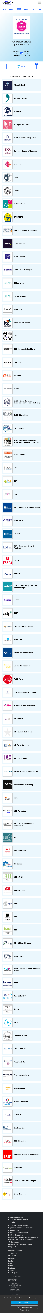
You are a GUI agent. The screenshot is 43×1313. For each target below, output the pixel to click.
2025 (11, 9)
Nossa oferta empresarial (18, 1220)
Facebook (13, 1253)
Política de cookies (15, 1235)
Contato (11, 1222)
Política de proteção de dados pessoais (23, 1237)
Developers (14, 1242)
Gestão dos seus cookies (18, 1233)
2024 (19, 9)
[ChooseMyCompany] (15, 1289)
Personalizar (24, 1310)
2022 (34, 9)
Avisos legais (13, 1230)
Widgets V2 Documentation (21, 1244)
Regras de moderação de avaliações (22, 1228)
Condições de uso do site (18, 1225)
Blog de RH (12, 1247)
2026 (4, 9)
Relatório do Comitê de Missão (20, 1240)
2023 (26, 9)
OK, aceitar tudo (24, 1303)
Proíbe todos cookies (24, 1307)
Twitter (13, 1256)
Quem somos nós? (15, 1217)
